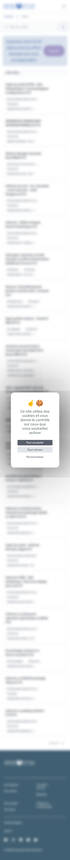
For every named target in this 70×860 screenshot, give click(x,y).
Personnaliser (35, 457)
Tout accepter (35, 442)
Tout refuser (35, 449)
